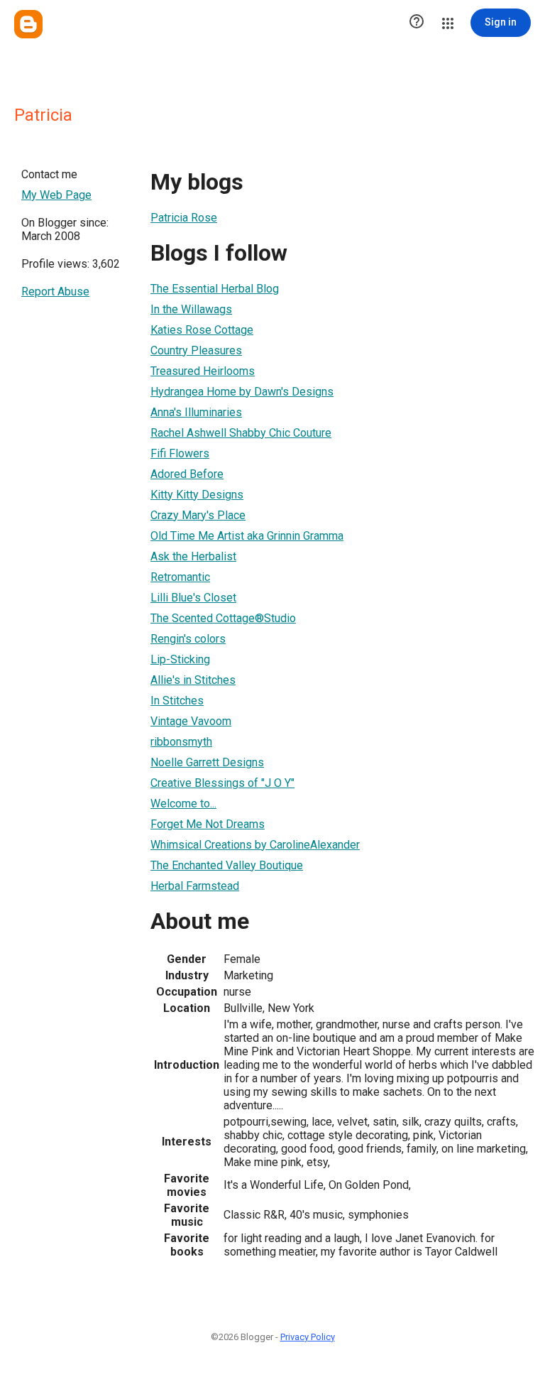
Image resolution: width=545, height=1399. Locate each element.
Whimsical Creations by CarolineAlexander (255, 844)
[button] (417, 23)
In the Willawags (191, 309)
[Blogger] (28, 24)
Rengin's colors (188, 639)
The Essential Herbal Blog (214, 288)
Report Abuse (55, 291)
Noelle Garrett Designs (207, 762)
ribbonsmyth (181, 742)
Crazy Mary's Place (198, 515)
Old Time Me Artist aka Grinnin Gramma (246, 536)
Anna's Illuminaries (196, 412)
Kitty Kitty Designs (196, 494)
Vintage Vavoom (190, 721)
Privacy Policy (307, 1337)
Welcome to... (183, 803)
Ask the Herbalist (193, 556)
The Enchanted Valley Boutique (226, 865)
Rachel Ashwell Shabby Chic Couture (240, 433)
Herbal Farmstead (194, 886)
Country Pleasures (196, 350)
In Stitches (177, 700)
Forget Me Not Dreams (207, 824)
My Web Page (56, 195)
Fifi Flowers (179, 453)
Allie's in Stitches (193, 680)
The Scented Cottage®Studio (223, 618)
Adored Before (187, 474)
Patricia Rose (183, 217)
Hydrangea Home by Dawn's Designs (242, 391)
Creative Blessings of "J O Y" (222, 783)
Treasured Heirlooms (202, 371)
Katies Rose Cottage (201, 330)
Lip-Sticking (180, 659)
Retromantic (180, 577)
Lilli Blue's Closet (193, 597)
